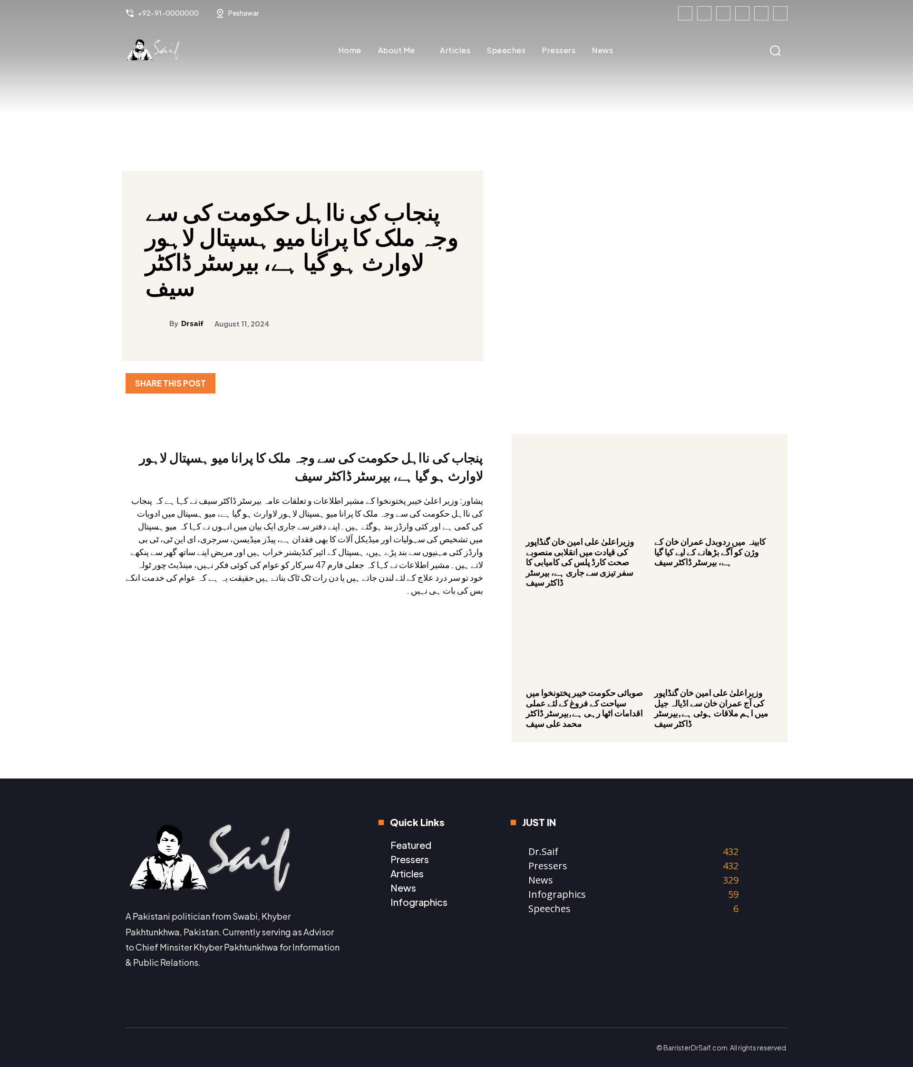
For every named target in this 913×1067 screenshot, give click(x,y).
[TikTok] (742, 13)
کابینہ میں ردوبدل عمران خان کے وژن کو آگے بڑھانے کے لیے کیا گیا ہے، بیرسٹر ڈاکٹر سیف (710, 551)
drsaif (192, 323)
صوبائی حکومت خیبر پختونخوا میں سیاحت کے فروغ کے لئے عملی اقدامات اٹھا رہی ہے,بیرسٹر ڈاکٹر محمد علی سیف (584, 708)
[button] (775, 50)
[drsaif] (157, 323)
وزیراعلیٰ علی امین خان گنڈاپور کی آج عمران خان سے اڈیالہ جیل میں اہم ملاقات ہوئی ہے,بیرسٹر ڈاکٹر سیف (711, 708)
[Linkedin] (723, 13)
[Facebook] (685, 13)
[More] (777, 383)
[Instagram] (704, 13)
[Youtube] (780, 13)
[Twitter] (761, 13)
